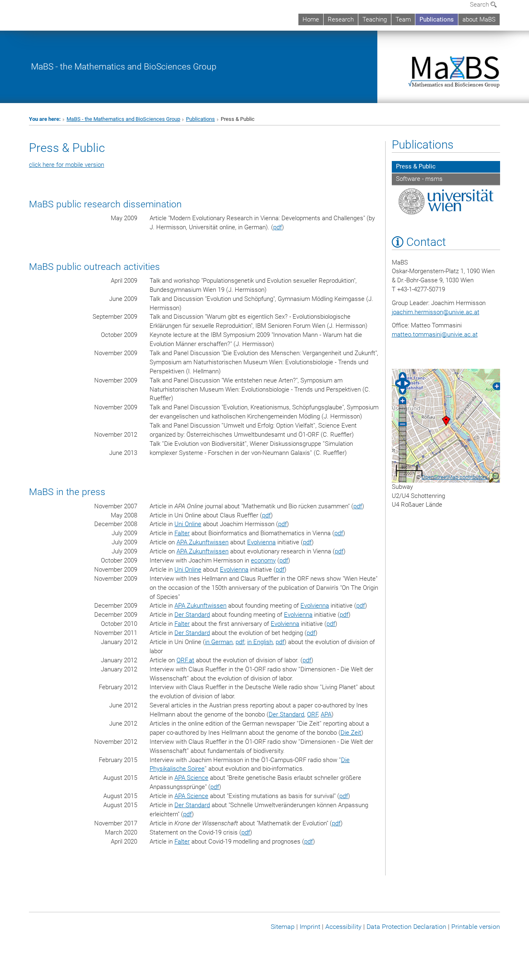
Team (403, 19)
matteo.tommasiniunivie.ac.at (435, 334)
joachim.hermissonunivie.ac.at (435, 312)
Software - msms (419, 179)
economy (263, 560)
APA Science (191, 777)
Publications (436, 19)
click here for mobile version (66, 164)
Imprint (310, 927)
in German (219, 642)
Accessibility (343, 927)
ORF (312, 714)
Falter (182, 533)
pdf (277, 227)
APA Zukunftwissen (202, 542)
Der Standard (192, 614)
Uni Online (187, 524)
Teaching (374, 19)
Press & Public (416, 166)
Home (311, 19)
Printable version (475, 927)
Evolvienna (261, 542)
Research (341, 19)
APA (326, 714)
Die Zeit (351, 732)
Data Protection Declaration (406, 927)
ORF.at (185, 660)
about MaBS (479, 19)
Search (480, 4)
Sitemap (283, 927)
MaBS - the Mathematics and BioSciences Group (124, 66)
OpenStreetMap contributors (455, 477)
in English (260, 642)
